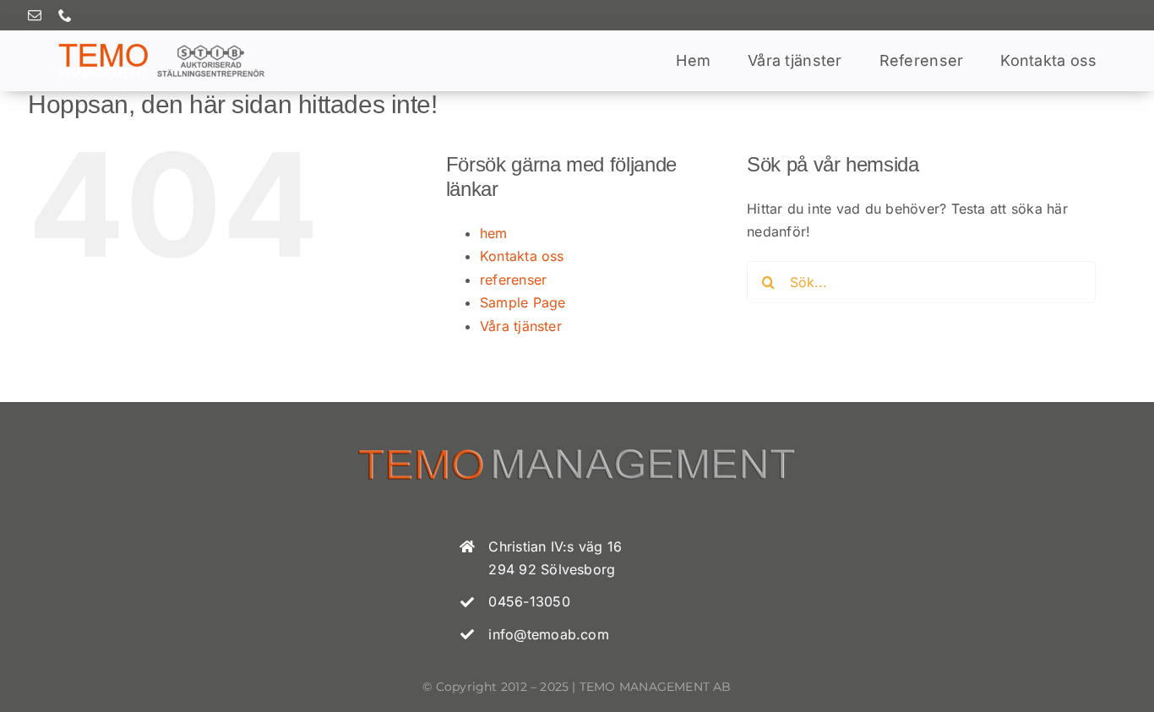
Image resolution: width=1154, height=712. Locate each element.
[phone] (65, 15)
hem (494, 233)
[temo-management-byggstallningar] (161, 47)
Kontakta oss (522, 255)
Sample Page (523, 302)
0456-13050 (528, 601)
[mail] (34, 15)
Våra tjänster (521, 326)
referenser (513, 279)
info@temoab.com (548, 634)
